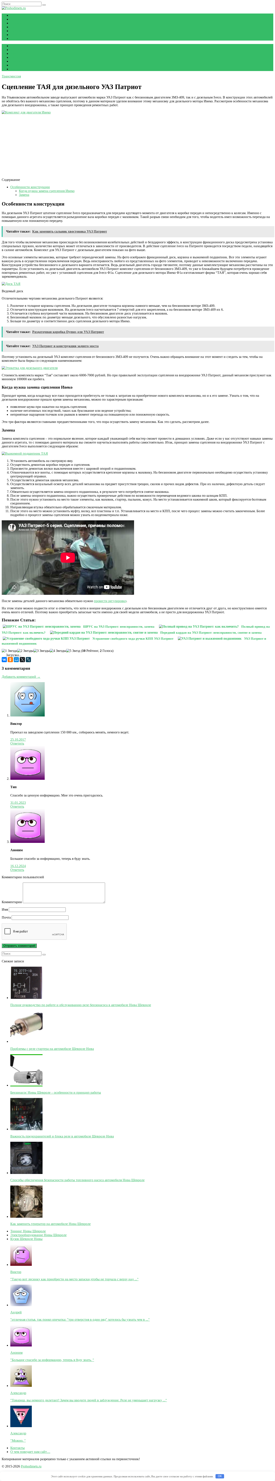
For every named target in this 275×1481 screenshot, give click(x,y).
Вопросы (17, 38)
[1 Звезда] (9, 651)
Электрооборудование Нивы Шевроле (38, 1235)
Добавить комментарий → (21, 676)
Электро (16, 34)
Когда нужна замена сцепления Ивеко (47, 191)
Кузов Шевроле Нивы (26, 1239)
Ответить (17, 743)
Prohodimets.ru (31, 1466)
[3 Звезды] (42, 651)
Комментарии (12, 902)
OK (220, 1476)
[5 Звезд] (73, 651)
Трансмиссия (19, 31)
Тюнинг (16, 27)
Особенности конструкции (30, 187)
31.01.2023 (18, 802)
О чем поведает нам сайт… (30, 1452)
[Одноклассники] (10, 659)
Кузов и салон (20, 23)
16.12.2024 (18, 866)
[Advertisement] (131, 144)
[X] (22, 659)
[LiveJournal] (28, 659)
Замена (24, 195)
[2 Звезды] (25, 651)
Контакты (17, 1448)
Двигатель (18, 15)
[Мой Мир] (16, 659)
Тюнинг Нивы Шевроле (28, 1231)
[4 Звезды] (58, 651)
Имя (5, 909)
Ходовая (16, 19)
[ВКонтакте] (4, 659)
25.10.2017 (18, 739)
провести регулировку (110, 601)
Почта (6, 917)
